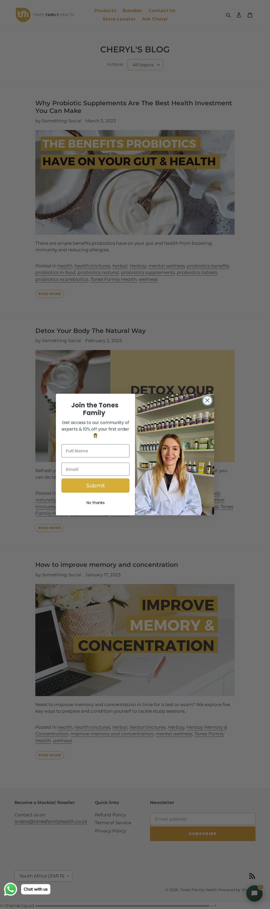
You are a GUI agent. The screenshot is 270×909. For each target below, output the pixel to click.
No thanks (95, 502)
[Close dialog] (207, 400)
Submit (95, 485)
